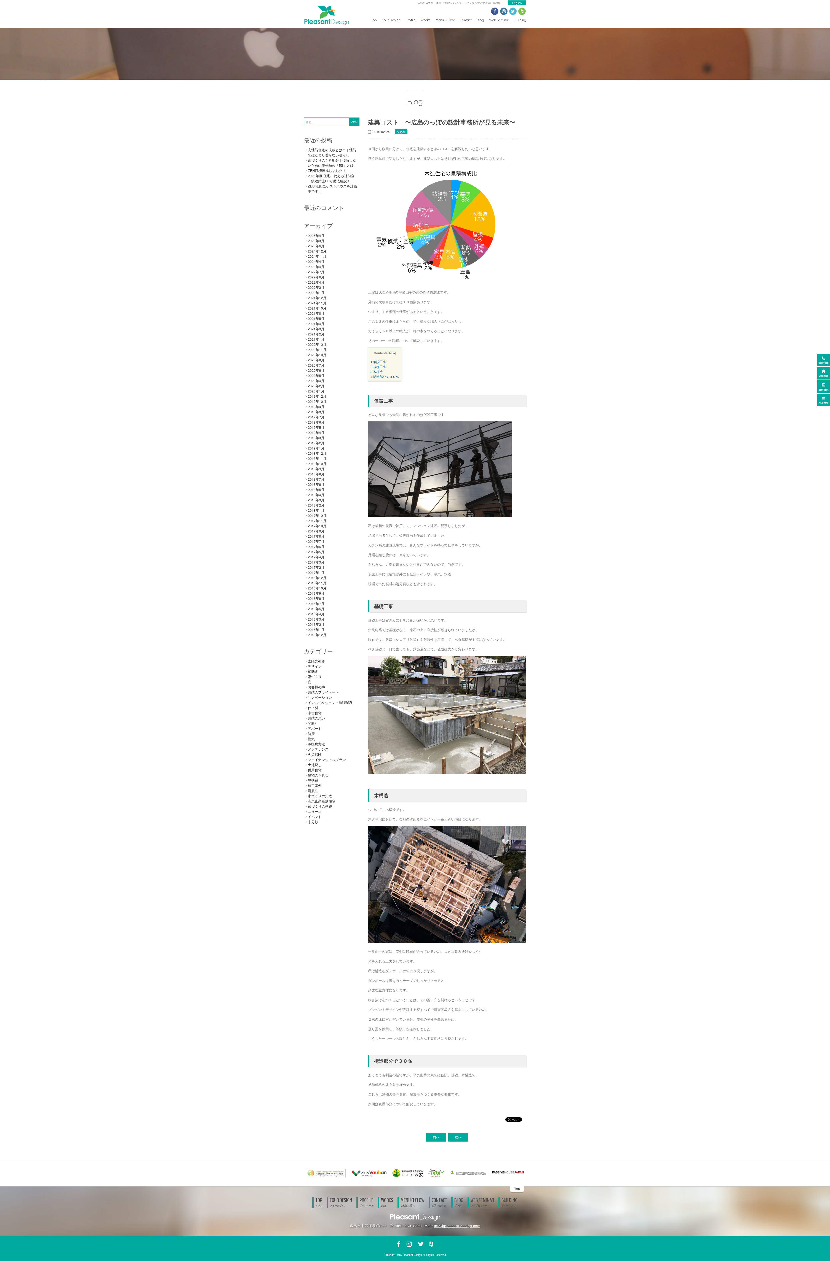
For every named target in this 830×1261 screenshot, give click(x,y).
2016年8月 (316, 598)
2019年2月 (316, 442)
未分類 (313, 821)
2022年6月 (316, 277)
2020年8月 (316, 359)
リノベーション (320, 697)
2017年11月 (317, 520)
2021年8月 (316, 313)
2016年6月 (316, 608)
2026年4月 (316, 235)
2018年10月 (317, 463)
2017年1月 (316, 572)
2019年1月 (316, 448)
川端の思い (316, 718)
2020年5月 (316, 375)
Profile (410, 20)
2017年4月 (316, 556)
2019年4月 (316, 432)
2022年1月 (316, 292)
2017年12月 (317, 515)
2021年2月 (316, 334)
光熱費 (401, 132)
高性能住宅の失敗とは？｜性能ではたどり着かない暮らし (332, 152)
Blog (480, 20)
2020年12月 (317, 344)
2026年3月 (316, 240)
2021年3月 (316, 328)
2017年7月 (316, 541)
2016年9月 (316, 593)
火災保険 (315, 754)
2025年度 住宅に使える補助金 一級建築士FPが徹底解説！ (331, 178)
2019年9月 (316, 406)
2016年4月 (316, 613)
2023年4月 (316, 266)
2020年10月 (317, 354)
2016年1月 (316, 629)
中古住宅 (315, 712)
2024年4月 (316, 261)
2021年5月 (316, 318)
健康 (311, 733)
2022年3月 (316, 287)
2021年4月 (316, 323)
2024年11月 (317, 256)
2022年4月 (316, 282)
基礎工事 (378, 366)
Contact (466, 20)
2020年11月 (317, 349)
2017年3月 (316, 562)
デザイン (315, 666)
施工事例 (315, 785)
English (517, 3)
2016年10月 (317, 588)
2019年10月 (317, 401)
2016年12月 (317, 577)
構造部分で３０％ (384, 376)
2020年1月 (316, 391)
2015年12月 (317, 634)
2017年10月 (317, 525)
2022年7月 (316, 271)
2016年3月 (316, 619)
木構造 (376, 371)
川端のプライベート (323, 692)
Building (520, 20)
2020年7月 (316, 365)
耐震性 (313, 790)
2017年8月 (316, 536)
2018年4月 (316, 494)
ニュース (315, 811)
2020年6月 (316, 370)
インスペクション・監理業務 (330, 702)
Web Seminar (499, 20)
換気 (311, 738)
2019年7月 (316, 417)
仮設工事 (378, 361)
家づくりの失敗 (320, 795)
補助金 (313, 671)
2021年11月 (317, 302)
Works (426, 20)
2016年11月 (317, 582)
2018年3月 (316, 499)
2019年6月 (316, 422)
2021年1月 (316, 339)
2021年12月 (317, 297)
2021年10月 (317, 308)
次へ (458, 1137)
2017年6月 (316, 546)
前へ (436, 1137)
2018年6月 (316, 484)
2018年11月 (317, 458)
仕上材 (313, 707)
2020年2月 (316, 385)
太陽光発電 (316, 661)
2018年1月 (316, 510)
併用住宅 (315, 769)
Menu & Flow (445, 20)
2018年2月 (316, 505)
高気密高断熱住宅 (321, 801)
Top (374, 20)
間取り (313, 723)
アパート (315, 728)
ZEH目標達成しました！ (327, 170)
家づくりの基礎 (320, 806)
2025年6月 (316, 245)
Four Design (391, 20)
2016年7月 (316, 603)
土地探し (315, 764)
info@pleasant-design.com (457, 1225)
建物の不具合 (318, 775)
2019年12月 (317, 396)
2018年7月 (316, 479)
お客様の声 (316, 686)
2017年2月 (316, 567)
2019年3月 (316, 437)
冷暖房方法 (316, 744)
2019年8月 (316, 411)
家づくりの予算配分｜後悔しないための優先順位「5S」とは (332, 163)
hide (392, 353)
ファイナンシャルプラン (327, 759)
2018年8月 (316, 474)
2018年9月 (316, 468)
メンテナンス (318, 749)
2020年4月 (316, 380)
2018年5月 (316, 489)
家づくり (315, 676)
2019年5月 (316, 427)
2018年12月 (317, 453)
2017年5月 (316, 551)
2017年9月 (316, 531)
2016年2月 (316, 624)
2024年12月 (317, 251)
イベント (315, 816)
